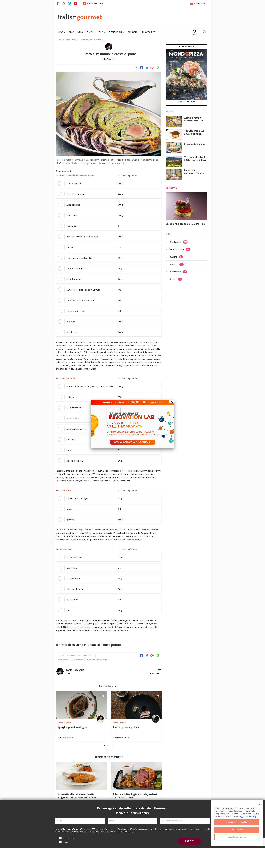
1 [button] (104, 745)
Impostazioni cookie (236, 837)
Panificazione (180, 249)
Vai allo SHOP (199, 3)
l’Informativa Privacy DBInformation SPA (79, 829)
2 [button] (107, 745)
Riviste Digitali (115, 32)
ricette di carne (77, 660)
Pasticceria (179, 241)
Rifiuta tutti (237, 830)
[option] (81, 716)
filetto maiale (63, 660)
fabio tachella (89, 655)
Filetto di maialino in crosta (97, 660)
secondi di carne (74, 655)
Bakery (176, 264)
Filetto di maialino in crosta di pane (93, 40)
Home (60, 40)
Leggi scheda (155, 673)
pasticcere (178, 271)
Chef (68, 673)
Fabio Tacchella (108, 59)
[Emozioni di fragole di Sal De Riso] (186, 206)
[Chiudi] (259, 804)
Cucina (176, 256)
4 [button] (113, 745)
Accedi (194, 34)
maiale (61, 655)
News (60, 32)
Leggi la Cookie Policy (247, 816)
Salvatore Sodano (122, 737)
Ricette (67, 40)
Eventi (100, 32)
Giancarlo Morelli (67, 737)
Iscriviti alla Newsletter (95, 3)
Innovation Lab (148, 32)
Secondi (75, 40)
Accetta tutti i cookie (237, 822)
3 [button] (110, 745)
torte (176, 279)
